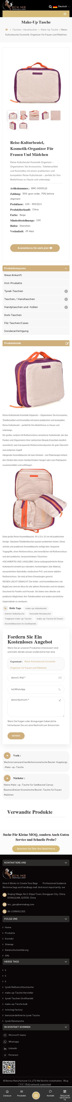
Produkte (10, 933)
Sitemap (9, 944)
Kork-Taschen (13, 315)
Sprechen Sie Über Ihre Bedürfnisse (36, 848)
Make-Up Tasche (49, 29)
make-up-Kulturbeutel (36, 608)
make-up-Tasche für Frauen (50, 619)
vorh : (17, 755)
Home (8, 927)
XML (7, 955)
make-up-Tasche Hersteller (19, 993)
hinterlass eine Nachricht (36, 1095)
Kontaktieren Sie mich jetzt (33, 248)
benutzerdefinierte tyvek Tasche (22, 1015)
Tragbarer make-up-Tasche (18, 619)
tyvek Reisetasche (14, 1021)
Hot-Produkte (13, 283)
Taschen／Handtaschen (24, 29)
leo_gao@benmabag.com (21, 904)
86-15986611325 (16, 911)
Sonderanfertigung (16, 331)
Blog (65, 1081)
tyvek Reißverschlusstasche (19, 987)
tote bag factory (14, 1010)
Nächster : (19, 778)
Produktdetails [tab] (12, 343)
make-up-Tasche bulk (16, 1004)
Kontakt (9, 938)
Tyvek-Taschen (13, 291)
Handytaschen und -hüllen (21, 307)
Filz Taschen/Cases (16, 323)
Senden (16, 736)
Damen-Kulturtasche (14, 614)
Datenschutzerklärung (16, 950)
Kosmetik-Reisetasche (40, 614)
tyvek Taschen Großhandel (19, 998)
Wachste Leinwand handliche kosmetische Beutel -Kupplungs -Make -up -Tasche (35, 764)
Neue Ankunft (13, 275)
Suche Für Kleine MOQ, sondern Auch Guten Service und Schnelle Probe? (36, 837)
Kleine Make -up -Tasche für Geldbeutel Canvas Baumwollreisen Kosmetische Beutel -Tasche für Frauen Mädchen (33, 790)
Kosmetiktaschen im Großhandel (20, 624)
